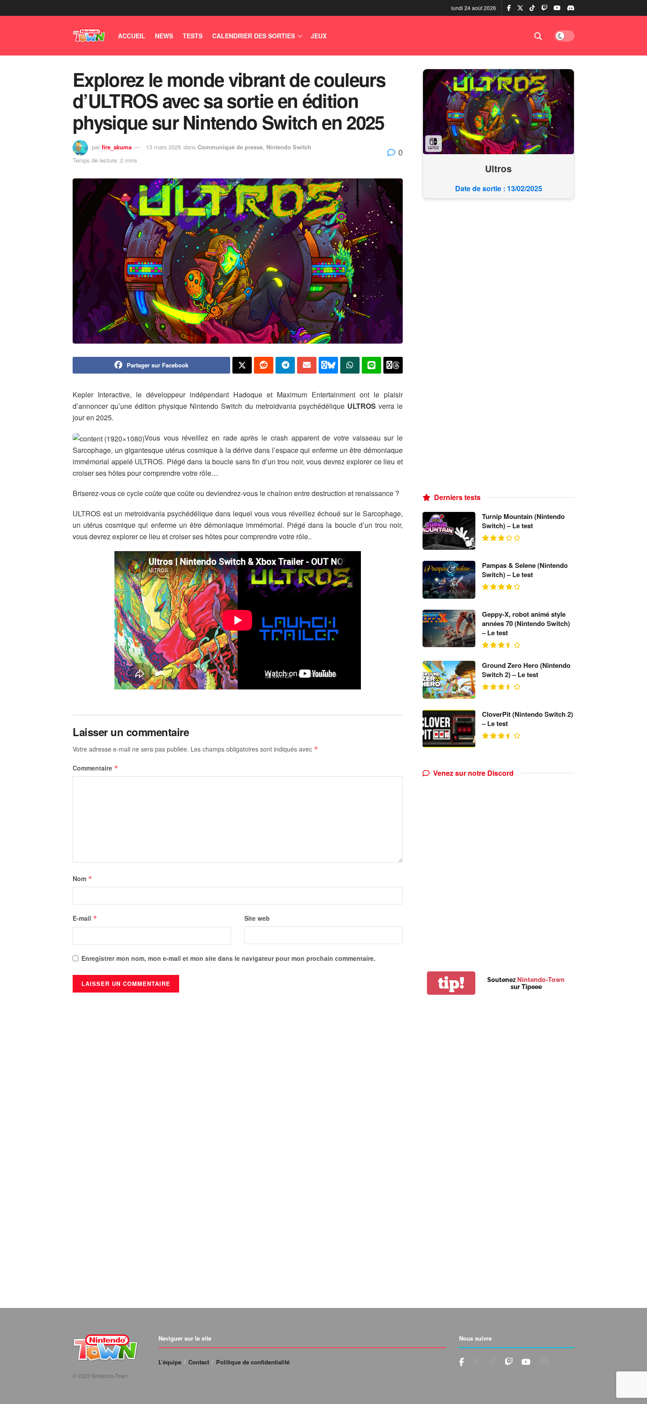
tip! (451, 983)
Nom (82, 878)
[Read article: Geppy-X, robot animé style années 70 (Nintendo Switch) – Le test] (449, 629)
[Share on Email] (306, 365)
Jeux (319, 35)
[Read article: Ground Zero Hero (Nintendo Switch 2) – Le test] (449, 680)
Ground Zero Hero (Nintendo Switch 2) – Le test (526, 669)
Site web (257, 918)
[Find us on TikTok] (532, 8)
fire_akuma (117, 147)
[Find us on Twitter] (520, 8)
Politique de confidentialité (253, 1362)
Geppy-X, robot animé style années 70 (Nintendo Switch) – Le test (526, 623)
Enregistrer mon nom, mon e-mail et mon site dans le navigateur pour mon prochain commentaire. (228, 958)
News (164, 35)
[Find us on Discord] (571, 8)
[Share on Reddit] (263, 365)
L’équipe (169, 1362)
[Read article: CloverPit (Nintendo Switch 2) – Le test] (449, 729)
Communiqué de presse (230, 147)
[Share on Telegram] (285, 365)
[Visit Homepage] (89, 36)
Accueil (131, 35)
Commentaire (95, 767)
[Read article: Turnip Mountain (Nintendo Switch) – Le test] (449, 531)
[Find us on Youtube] (544, 8)
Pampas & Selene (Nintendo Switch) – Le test (525, 569)
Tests (192, 35)
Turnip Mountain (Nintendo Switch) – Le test (523, 520)
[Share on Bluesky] (328, 365)
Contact (198, 1362)
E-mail (85, 918)
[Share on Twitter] (242, 365)
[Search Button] (538, 36)
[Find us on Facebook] (509, 8)
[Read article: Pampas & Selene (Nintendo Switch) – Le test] (449, 580)
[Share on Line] (371, 365)
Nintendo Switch (288, 147)
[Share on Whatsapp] (350, 365)
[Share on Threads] (393, 365)
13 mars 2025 (163, 147)
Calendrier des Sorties (253, 35)
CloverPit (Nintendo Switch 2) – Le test (527, 718)
